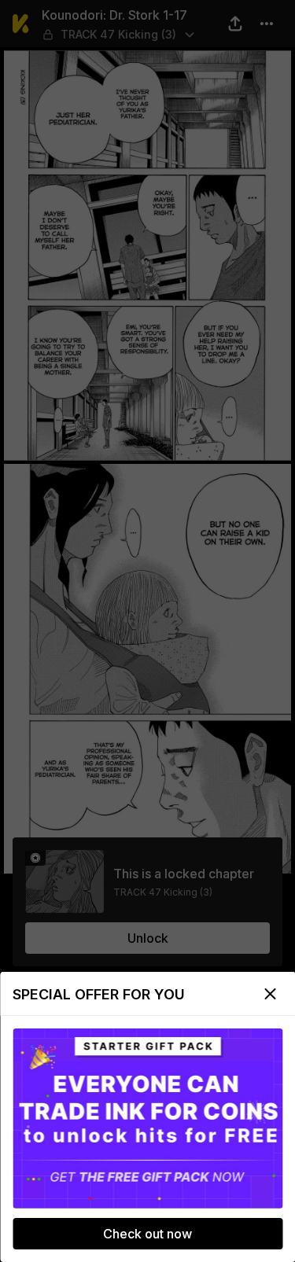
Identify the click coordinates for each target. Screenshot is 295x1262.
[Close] (269, 993)
